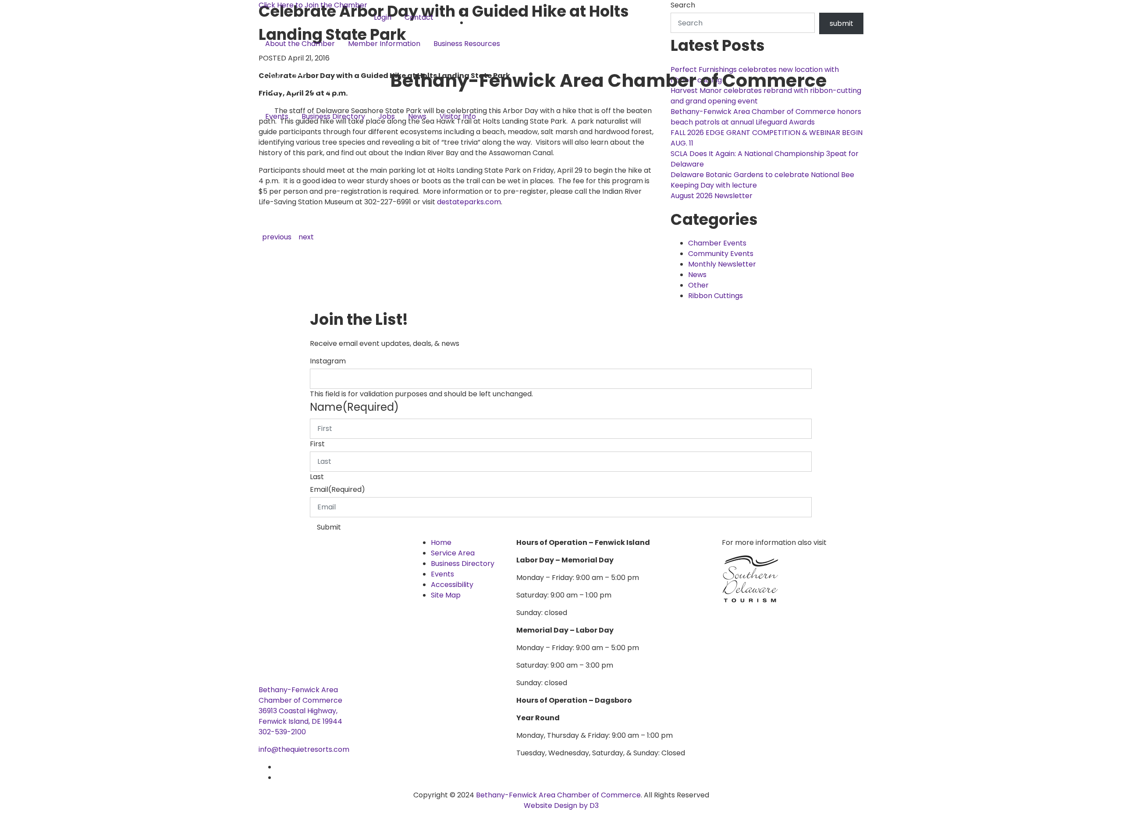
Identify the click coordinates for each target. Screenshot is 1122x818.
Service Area (453, 553)
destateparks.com (469, 202)
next (306, 237)
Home (441, 542)
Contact (419, 17)
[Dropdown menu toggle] (266, 58)
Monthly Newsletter (722, 264)
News (417, 116)
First (317, 444)
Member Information (384, 44)
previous (276, 237)
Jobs (386, 116)
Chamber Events (717, 243)
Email (337, 489)
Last (317, 477)
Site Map (446, 595)
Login (382, 17)
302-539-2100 (282, 732)
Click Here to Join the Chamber (313, 5)
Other (698, 285)
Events (276, 116)
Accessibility (452, 585)
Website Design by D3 (561, 805)
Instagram (328, 361)
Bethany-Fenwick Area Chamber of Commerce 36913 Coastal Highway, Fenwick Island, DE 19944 (300, 705)
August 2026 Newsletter (712, 196)
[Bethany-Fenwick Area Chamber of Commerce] (324, 80)
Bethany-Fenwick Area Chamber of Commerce (558, 795)
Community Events (720, 254)
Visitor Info (458, 116)
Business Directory (333, 116)
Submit (329, 527)
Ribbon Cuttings (715, 296)
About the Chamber (300, 44)
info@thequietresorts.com (304, 749)
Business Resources (466, 44)
